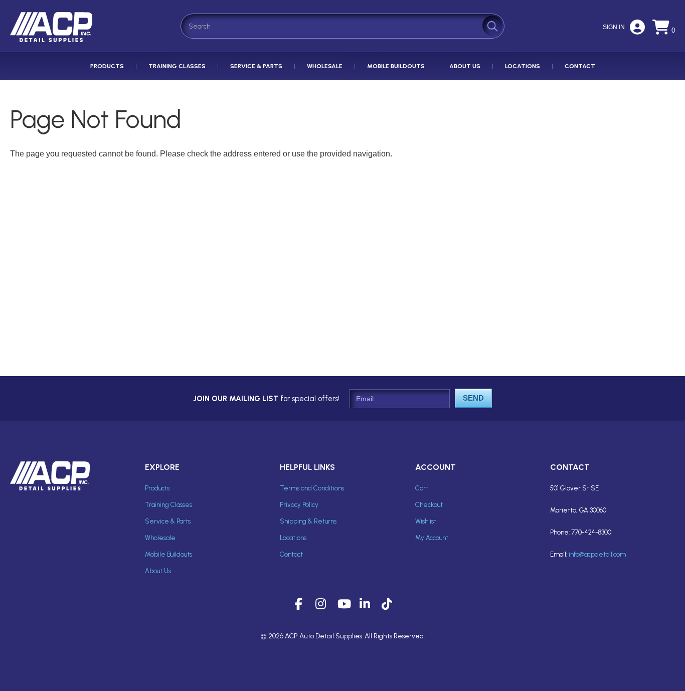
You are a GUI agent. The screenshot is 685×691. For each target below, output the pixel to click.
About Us (464, 66)
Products (107, 66)
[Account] (637, 30)
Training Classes (177, 66)
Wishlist (425, 521)
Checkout (429, 504)
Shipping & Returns (308, 521)
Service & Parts (256, 66)
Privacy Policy (299, 504)
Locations (522, 66)
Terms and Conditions (312, 488)
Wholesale (324, 66)
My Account (431, 538)
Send (473, 398)
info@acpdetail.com (597, 554)
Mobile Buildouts (396, 66)
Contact (580, 66)
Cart (421, 488)
